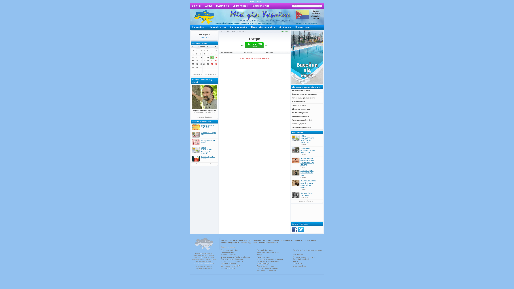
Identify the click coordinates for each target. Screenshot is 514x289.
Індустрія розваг (218, 27)
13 (212, 57)
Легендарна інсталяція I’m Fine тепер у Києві (308, 150)
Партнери (257, 240)
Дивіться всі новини (306, 201)
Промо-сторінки (310, 240)
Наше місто (297, 264)
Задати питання (245, 240)
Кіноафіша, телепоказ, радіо (268, 252)
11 (204, 57)
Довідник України (238, 27)
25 (204, 64)
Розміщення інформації (268, 243)
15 (193, 61)
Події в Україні (230, 31)
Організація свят (227, 252)
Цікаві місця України (300, 266)
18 (204, 61)
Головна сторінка (221, 31)
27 (212, 64)
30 (197, 67)
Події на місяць (209, 74)
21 (216, 61)
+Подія (276, 240)
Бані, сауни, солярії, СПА (230, 266)
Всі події (196, 6)
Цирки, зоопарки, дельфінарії (268, 261)
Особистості (285, 27)
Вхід (255, 243)
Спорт (295, 252)
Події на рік (196, 74)
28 (216, 64)
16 (197, 61)
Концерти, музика (263, 257)
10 (201, 57)
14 (216, 57)
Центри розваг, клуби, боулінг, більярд (235, 257)
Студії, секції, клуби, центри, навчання (307, 250)
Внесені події (246, 243)
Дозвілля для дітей (264, 264)
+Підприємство (287, 240)
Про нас (224, 240)
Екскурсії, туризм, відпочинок (232, 259)
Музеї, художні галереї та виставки (270, 259)
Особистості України (203, 117)
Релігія (295, 261)
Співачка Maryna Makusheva (307, 194)
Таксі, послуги (298, 255)
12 (208, 57)
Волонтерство (302, 27)
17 (201, 61)
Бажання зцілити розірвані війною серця (307, 173)
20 (212, 61)
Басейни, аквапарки (228, 264)
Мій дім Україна (204, 17)
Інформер (267, 240)
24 (201, 64)
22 (193, 64)
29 (193, 67)
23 (197, 64)
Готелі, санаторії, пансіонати (232, 261)
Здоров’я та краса (228, 268)
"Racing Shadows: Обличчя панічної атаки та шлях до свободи (307, 162)
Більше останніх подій (203, 164)
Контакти (233, 240)
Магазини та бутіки (228, 255)
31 (201, 67)
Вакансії (298, 240)
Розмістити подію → (257, 1)
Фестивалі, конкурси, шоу (266, 266)
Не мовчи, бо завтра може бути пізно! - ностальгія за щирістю (308, 184)
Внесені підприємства (230, 243)
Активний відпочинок (265, 250)
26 (208, 64)
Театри (241, 31)
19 (208, 61)
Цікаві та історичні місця (263, 27)
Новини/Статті (199, 27)
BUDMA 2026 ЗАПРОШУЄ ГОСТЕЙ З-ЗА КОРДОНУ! (307, 139)
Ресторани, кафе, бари (230, 250)
